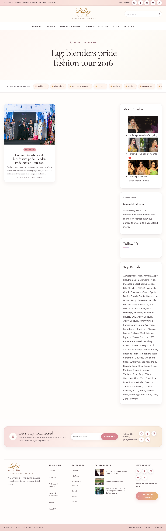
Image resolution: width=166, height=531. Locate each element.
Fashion (36, 26)
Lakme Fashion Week (134, 333)
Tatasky (148, 382)
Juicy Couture (144, 316)
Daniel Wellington (148, 296)
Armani (147, 275)
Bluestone (128, 283)
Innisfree (138, 312)
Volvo (142, 390)
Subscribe (109, 437)
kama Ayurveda (146, 325)
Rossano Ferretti (132, 353)
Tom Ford (145, 378)
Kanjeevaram (130, 325)
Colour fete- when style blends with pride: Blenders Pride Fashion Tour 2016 (29, 159)
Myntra (127, 337)
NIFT (151, 337)
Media (116, 26)
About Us (129, 26)
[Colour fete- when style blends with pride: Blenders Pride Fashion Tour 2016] (29, 124)
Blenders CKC (135, 288)
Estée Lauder (144, 300)
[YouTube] (153, 2)
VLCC (135, 390)
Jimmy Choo (146, 320)
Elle (154, 300)
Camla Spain (149, 292)
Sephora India (149, 353)
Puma (126, 341)
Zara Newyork (130, 398)
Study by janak (141, 370)
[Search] (159, 14)
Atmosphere (130, 275)
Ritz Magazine (139, 349)
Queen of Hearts (132, 345)
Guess (134, 308)
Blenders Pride (147, 279)
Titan (136, 378)
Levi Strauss (149, 329)
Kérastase (128, 329)
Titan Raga (138, 374)
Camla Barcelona (132, 292)
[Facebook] (140, 2)
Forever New (130, 304)
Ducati (126, 300)
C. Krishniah (149, 288)
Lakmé (138, 329)
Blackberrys (141, 283)
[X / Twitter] (159, 2)
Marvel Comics (140, 337)
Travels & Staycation (96, 26)
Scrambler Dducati (133, 357)
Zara (155, 394)
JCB (134, 316)
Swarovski (135, 361)
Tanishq (127, 374)
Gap (148, 308)
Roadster (152, 349)
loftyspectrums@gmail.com (147, 484)
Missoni (150, 333)
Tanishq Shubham (132, 386)
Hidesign (127, 312)
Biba (130, 279)
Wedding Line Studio (140, 394)
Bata (136, 279)
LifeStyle (50, 26)
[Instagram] (134, 2)
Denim (126, 296)
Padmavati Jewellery (141, 341)
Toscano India (136, 382)
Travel (74, 491)
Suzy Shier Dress (141, 366)
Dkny (133, 300)
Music (74, 502)
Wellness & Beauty (70, 26)
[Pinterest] (146, 2)
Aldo (140, 275)
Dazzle (134, 296)
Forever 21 (143, 304)
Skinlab (127, 366)
